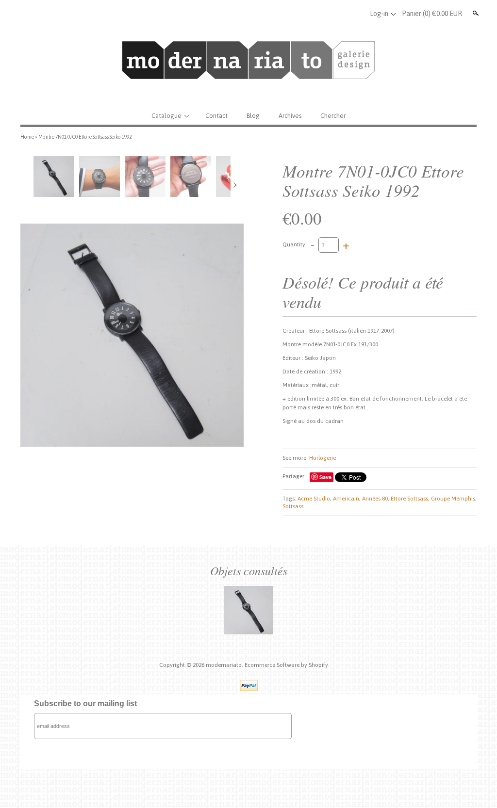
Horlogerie (322, 457)
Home (27, 137)
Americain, (347, 498)
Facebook (324, 13)
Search (475, 13)
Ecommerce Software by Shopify (286, 665)
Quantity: (294, 244)
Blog (253, 115)
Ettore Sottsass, (410, 498)
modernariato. (225, 665)
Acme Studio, (314, 498)
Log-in (379, 13)
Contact (216, 115)
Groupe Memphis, (454, 498)
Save (325, 477)
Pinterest (356, 13)
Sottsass (292, 506)
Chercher (333, 115)
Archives (290, 115)
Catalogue (166, 115)
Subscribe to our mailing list (85, 703)
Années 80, (375, 498)
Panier (432, 13)
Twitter (340, 13)
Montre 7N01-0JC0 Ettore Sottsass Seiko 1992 (85, 137)
